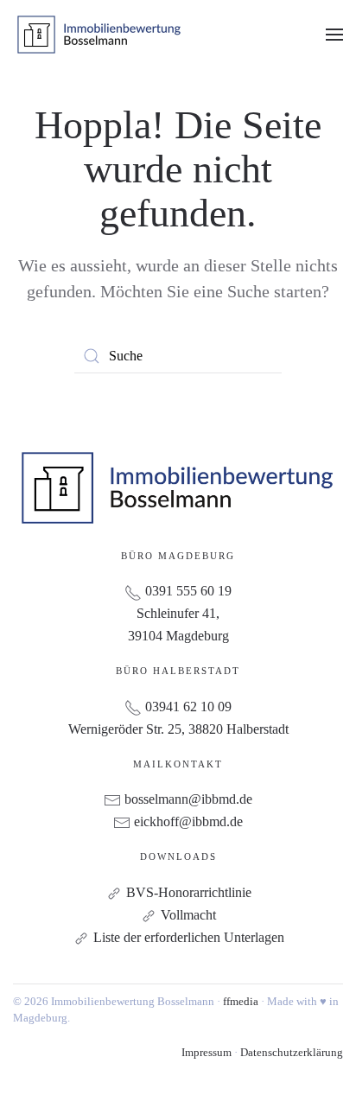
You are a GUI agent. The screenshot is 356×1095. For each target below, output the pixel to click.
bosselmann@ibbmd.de (188, 799)
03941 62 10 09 (187, 706)
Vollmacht (188, 914)
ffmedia (240, 1001)
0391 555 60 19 (187, 590)
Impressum (206, 1052)
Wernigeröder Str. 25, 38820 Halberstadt (178, 729)
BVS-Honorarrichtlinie (188, 892)
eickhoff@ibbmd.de (188, 821)
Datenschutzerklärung (291, 1052)
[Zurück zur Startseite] (99, 34)
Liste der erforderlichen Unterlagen (188, 937)
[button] (334, 34)
